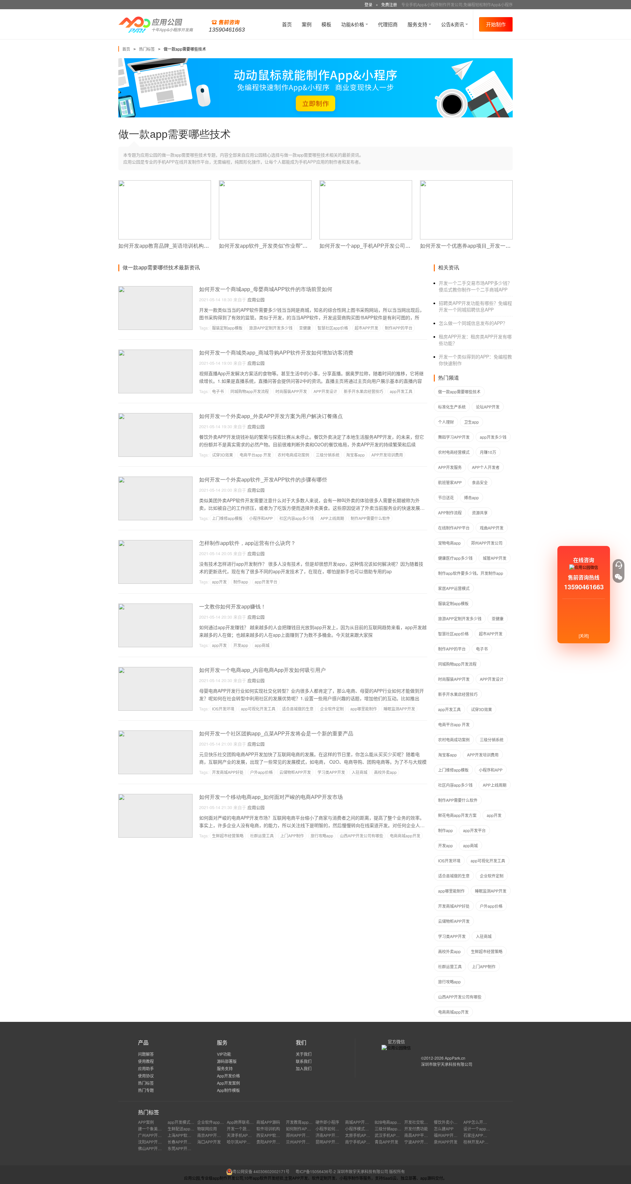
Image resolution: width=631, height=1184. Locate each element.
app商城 (262, 645)
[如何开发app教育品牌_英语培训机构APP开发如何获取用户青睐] (164, 183)
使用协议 (146, 1075)
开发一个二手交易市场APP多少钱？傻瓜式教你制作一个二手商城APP (475, 286)
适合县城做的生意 (298, 708)
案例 (307, 24)
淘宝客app (355, 454)
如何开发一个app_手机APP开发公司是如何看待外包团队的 (388, 246)
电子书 (218, 391)
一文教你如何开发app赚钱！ (232, 606)
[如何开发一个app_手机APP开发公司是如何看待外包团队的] (365, 183)
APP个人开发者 (486, 467)
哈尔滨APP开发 (240, 1142)
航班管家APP (450, 482)
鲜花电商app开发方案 (457, 815)
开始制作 (496, 24)
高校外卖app (385, 772)
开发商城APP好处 (228, 772)
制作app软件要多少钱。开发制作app (470, 573)
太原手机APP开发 (361, 1135)
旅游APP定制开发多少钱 (270, 328)
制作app (240, 581)
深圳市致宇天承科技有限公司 (446, 1064)
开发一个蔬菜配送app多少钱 (252, 1128)
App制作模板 (228, 1090)
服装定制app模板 (227, 328)
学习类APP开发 (331, 772)
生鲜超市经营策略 (228, 835)
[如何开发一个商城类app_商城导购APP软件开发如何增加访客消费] (155, 352)
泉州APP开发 (445, 1142)
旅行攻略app (322, 835)
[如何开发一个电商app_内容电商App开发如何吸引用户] (155, 670)
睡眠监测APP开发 (399, 708)
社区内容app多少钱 (296, 518)
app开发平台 (266, 581)
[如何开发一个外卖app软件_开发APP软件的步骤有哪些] (155, 479)
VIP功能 (224, 1054)
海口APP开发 (209, 1142)
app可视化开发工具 (258, 708)
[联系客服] (618, 565)
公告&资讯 (453, 24)
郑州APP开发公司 (486, 543)
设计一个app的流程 (480, 1128)
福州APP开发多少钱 (451, 1135)
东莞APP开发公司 (183, 1148)
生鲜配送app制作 (183, 1128)
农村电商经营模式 (454, 452)
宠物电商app (449, 543)
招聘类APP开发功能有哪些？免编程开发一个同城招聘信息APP (475, 306)
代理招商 (388, 24)
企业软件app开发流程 (216, 1122)
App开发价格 (228, 1075)
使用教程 (146, 1061)
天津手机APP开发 (242, 1135)
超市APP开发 (366, 328)
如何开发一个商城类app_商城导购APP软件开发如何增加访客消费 (276, 353)
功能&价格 (353, 24)
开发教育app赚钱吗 (303, 1122)
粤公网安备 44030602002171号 (261, 1171)
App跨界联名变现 (242, 1122)
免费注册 (389, 4)
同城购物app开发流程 (249, 391)
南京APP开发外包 (213, 1135)
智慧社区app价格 (332, 328)
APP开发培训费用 (387, 454)
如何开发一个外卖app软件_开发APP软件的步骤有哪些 (263, 479)
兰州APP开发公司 (301, 1142)
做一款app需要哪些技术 (459, 391)
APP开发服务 (450, 467)
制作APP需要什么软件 (370, 518)
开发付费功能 (416, 1128)
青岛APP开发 (386, 1142)
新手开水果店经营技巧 (363, 391)
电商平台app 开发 (255, 454)
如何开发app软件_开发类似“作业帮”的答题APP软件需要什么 (290, 246)
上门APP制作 (292, 835)
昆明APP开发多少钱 (333, 1142)
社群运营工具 (262, 835)
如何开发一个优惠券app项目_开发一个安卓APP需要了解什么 (492, 246)
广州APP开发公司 (154, 1135)
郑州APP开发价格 (301, 1135)
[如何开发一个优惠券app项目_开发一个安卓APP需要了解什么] (466, 183)
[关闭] (584, 635)
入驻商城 (359, 772)
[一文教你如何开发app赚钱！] (155, 606)
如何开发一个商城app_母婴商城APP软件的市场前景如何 (265, 289)
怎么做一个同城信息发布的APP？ (473, 323)
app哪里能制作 (363, 708)
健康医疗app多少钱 (455, 558)
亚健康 (305, 328)
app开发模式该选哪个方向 (191, 1122)
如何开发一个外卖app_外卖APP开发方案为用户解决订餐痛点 (271, 416)
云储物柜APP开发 (295, 772)
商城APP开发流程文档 (365, 1122)
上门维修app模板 (227, 518)
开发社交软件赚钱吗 (422, 1122)
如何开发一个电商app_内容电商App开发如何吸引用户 (262, 670)
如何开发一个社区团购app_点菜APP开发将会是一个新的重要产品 (276, 733)
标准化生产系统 (452, 406)
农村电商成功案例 (293, 454)
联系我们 (304, 1061)
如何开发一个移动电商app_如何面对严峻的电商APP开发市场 (271, 797)
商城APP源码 (268, 1122)
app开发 (219, 581)
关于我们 (304, 1054)
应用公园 (256, 299)
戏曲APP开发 (491, 527)
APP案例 (146, 1122)
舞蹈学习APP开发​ (454, 437)
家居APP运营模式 (454, 588)
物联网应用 (207, 1128)
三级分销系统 (327, 454)
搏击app (471, 497)
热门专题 (146, 1090)
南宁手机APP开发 (361, 1142)
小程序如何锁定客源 (333, 1128)
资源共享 (480, 512)
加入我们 (304, 1068)
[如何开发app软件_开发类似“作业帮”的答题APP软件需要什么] (265, 183)
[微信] (618, 577)
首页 (287, 24)
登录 (368, 4)
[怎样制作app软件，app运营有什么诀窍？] (155, 543)
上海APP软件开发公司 (187, 1135)
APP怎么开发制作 (479, 1122)
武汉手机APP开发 (390, 1135)
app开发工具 (401, 391)
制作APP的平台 (398, 328)
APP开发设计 (325, 391)
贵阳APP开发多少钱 (274, 1142)
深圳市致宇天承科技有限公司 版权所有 (371, 1171)
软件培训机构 (268, 1128)
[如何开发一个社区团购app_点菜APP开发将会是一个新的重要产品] (155, 733)
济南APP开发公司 (331, 1135)
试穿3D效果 (222, 454)
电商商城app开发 (405, 835)
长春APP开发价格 (183, 1142)
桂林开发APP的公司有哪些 (487, 1142)
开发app (240, 645)
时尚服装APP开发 (291, 391)
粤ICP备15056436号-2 (315, 1171)
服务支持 (418, 24)
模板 (326, 24)
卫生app (471, 422)
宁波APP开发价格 (420, 1142)
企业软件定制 (332, 708)
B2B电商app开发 (390, 1122)
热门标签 (147, 49)
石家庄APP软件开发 (481, 1135)
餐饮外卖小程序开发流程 (455, 1122)
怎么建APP (444, 1128)
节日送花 (446, 497)
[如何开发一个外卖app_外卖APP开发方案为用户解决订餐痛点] (155, 416)
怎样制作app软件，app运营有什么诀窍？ (247, 543)
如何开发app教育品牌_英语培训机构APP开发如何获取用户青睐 (192, 246)
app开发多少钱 (493, 437)
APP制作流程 (450, 512)
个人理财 (446, 422)
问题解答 (146, 1054)
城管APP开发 (494, 558)
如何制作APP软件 (301, 1128)
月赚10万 (488, 452)
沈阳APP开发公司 (154, 1142)
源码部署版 (227, 1061)
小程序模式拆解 (359, 1128)
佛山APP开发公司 (154, 1148)
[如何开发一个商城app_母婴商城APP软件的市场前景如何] (155, 289)
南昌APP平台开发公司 (424, 1135)
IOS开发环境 (223, 708)
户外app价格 (261, 772)
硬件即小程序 (327, 1122)
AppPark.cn (455, 1058)
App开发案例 (228, 1083)
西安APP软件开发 (272, 1135)
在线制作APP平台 (454, 527)
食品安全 (480, 482)
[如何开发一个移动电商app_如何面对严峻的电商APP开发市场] (155, 797)
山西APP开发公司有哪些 (361, 835)
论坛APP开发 (488, 406)
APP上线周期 (332, 518)
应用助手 (146, 1068)
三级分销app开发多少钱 (396, 1128)
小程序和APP (261, 518)
